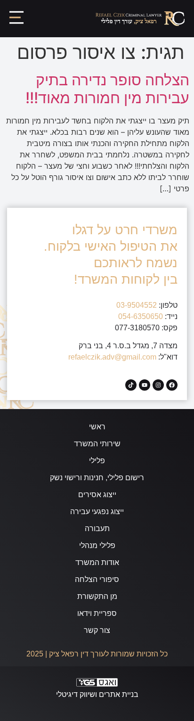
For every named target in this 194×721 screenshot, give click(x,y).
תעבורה (97, 528)
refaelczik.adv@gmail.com (112, 357)
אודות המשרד (97, 562)
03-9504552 (136, 305)
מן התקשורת (97, 596)
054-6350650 (140, 316)
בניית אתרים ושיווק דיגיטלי (97, 694)
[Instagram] (158, 385)
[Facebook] (172, 385)
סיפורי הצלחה (97, 579)
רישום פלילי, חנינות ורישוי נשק (97, 478)
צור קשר (97, 630)
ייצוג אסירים (97, 495)
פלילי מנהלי (97, 545)
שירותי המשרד (97, 444)
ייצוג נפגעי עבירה (97, 512)
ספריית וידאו (97, 613)
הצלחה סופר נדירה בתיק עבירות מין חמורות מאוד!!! (107, 89)
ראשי (97, 427)
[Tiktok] (131, 385)
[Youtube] (144, 385)
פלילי (97, 461)
